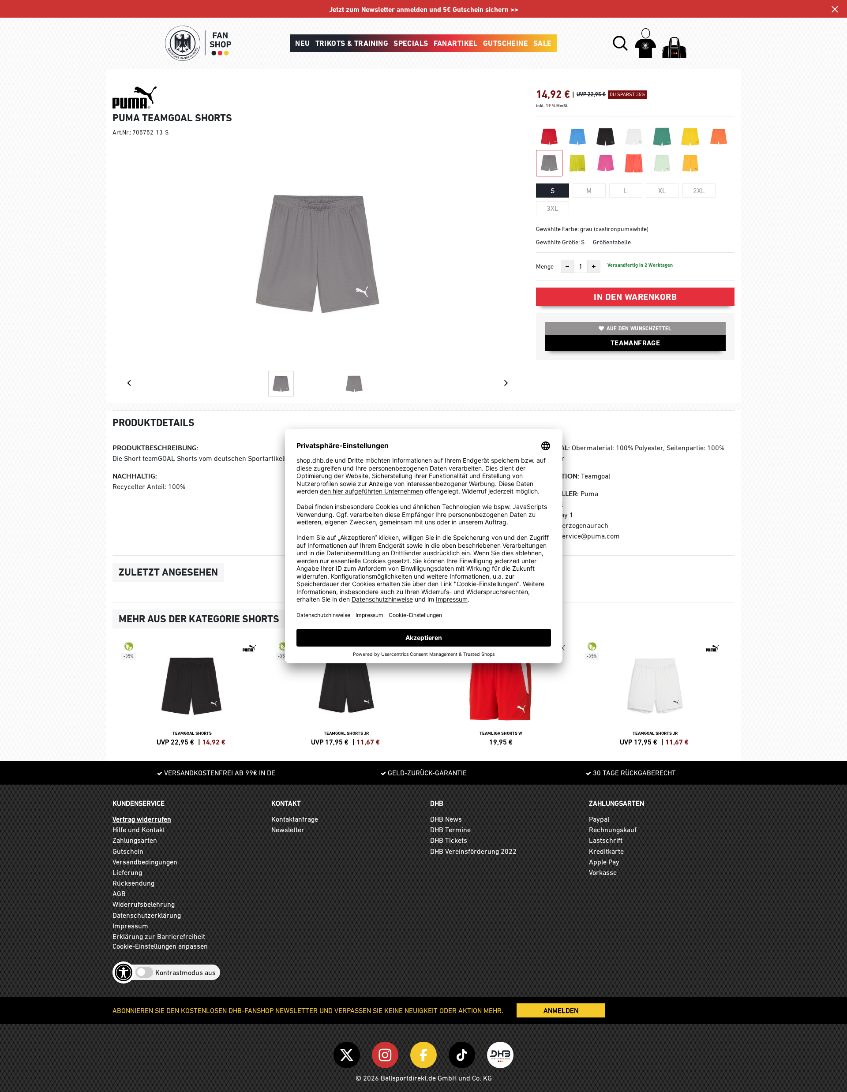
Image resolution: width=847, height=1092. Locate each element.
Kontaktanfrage (294, 819)
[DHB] (500, 1053)
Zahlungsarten (134, 840)
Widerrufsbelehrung (143, 904)
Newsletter (287, 830)
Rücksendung (133, 883)
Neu (302, 43)
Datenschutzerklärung (146, 915)
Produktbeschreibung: (155, 448)
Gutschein (127, 851)
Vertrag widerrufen (141, 819)
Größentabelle (612, 242)
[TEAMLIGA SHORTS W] (501, 692)
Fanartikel (456, 43)
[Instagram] (386, 1053)
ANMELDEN (560, 1010)
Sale (542, 43)
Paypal (599, 819)
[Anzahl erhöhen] (593, 266)
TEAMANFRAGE (635, 343)
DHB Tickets (448, 840)
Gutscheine (505, 43)
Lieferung (127, 872)
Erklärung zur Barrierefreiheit (158, 936)
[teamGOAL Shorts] (192, 692)
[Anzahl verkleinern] (567, 266)
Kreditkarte (606, 851)
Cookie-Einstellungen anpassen (160, 946)
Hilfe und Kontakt (138, 830)
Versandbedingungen (144, 862)
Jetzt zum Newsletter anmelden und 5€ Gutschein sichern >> (423, 9)
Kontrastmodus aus (185, 972)
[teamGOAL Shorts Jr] (346, 692)
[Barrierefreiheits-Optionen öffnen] (123, 972)
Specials (411, 43)
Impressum (130, 926)
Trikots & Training (352, 43)
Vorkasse (603, 872)
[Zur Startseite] (198, 43)
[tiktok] (463, 1053)
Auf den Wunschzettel (639, 328)
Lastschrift (605, 840)
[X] (348, 1053)
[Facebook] (425, 1053)
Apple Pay (604, 862)
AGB (119, 894)
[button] (620, 43)
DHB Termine (450, 830)
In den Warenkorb (635, 297)
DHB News (446, 819)
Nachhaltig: (134, 476)
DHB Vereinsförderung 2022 (473, 851)
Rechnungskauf (613, 830)
